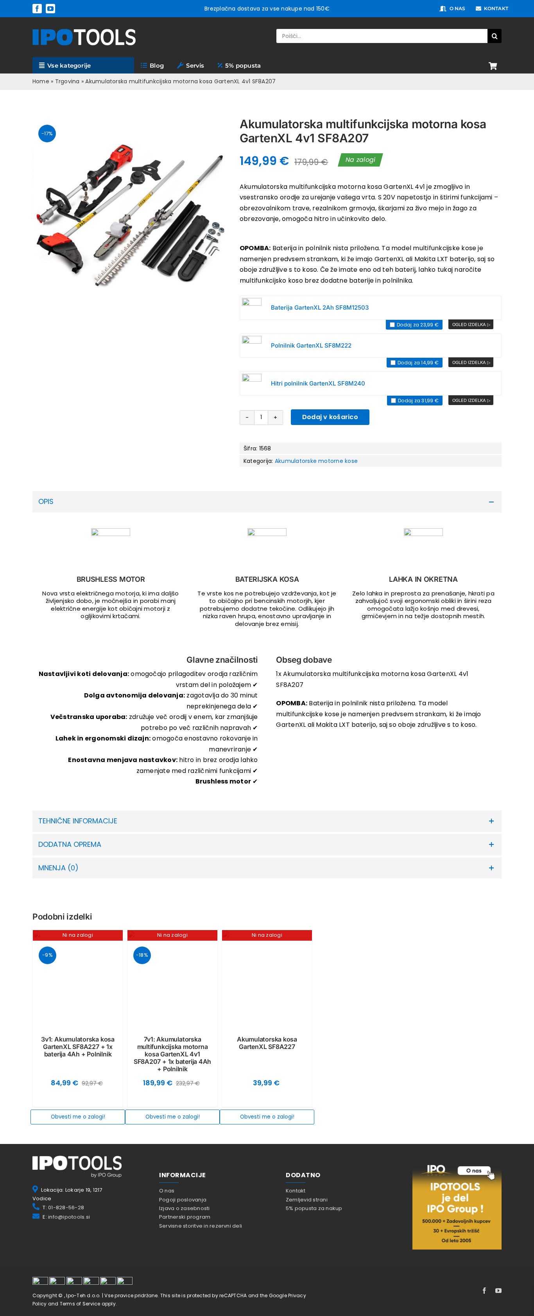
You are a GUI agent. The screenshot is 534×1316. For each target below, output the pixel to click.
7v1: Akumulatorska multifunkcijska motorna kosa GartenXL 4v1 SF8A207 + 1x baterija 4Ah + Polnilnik (172, 1054)
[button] (267, 502)
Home (40, 81)
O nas (166, 1190)
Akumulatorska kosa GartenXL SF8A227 (267, 1043)
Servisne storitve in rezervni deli (200, 1226)
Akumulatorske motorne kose (316, 461)
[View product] (470, 324)
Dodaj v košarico (330, 416)
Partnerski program (184, 1217)
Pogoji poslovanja (182, 1199)
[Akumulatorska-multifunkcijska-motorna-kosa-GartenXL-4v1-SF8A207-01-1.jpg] (130, 214)
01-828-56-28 (66, 1207)
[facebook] (37, 8)
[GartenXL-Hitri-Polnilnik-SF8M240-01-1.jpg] (252, 383)
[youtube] (50, 8)
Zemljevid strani (307, 1199)
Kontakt (296, 1190)
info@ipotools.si (69, 1217)
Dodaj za (417, 324)
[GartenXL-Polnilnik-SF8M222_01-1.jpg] (252, 345)
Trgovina (67, 81)
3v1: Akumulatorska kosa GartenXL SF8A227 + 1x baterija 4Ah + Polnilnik (78, 1046)
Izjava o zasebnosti (184, 1208)
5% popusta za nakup (314, 1208)
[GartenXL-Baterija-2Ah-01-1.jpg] (252, 307)
